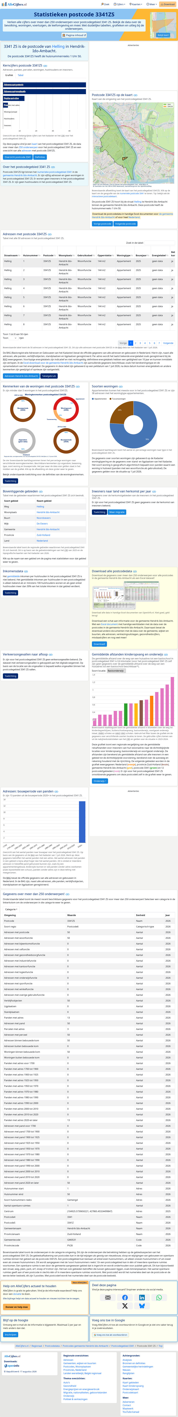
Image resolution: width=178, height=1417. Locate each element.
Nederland (134, 217)
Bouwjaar (141, 255)
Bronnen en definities (134, 1363)
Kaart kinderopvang (133, 1385)
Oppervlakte (104, 255)
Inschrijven (10, 1334)
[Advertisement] (133, 68)
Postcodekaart (130, 1392)
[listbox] (116, 670)
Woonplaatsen (83, 1366)
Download (169, 4)
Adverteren (128, 1401)
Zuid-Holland (43, 535)
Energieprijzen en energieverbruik (81, 1389)
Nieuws (126, 1369)
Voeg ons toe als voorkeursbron (112, 1335)
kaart (34, 143)
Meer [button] (152, 4)
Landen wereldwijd (73, 1373)
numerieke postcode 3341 (132, 193)
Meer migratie (116, 512)
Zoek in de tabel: (135, 242)
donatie (17, 1293)
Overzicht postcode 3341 (18, 157)
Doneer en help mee (17, 1307)
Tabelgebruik (49, 376)
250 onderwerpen (28, 147)
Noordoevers (44, 517)
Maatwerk (128, 1408)
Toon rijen (13, 337)
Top (161, 1345)
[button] (45, 66)
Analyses (127, 1359)
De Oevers (42, 523)
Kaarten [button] (136, 4)
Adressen (68, 1359)
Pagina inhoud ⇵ (75, 35)
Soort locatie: (99, 670)
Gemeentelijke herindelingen (138, 1366)
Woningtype (123, 255)
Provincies (68, 1369)
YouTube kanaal (131, 1411)
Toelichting (10, 481)
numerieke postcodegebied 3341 (54, 171)
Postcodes (68, 1366)
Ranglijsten (128, 1373)
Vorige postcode (102, 223)
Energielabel (159, 255)
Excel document (109, 624)
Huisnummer (30, 255)
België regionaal (92, 1373)
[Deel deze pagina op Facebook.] (125, 1297)
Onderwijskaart (131, 1389)
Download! (99, 644)
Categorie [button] (10, 909)
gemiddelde (13, 576)
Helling (58, 46)
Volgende (168, 343)
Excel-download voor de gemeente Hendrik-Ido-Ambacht (53, 362)
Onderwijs (99, 781)
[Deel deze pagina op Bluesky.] (142, 1305)
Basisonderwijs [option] (116, 670)
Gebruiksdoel (84, 255)
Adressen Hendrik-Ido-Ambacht (21, 376)
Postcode (48, 255)
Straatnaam (11, 255)
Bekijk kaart (163, 35)
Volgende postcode (125, 223)
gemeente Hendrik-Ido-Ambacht (20, 175)
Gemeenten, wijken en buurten (79, 1363)
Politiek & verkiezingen (75, 1399)
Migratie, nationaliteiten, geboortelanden (85, 1392)
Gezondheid (69, 1385)
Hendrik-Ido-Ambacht (48, 512)
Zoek (106, 4)
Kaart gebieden (131, 1382)
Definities (40, 157)
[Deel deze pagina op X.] (125, 1305)
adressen (26, 150)
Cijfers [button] (119, 4)
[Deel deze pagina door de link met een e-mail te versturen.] (108, 1297)
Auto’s (66, 1382)
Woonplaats (65, 255)
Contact (127, 1405)
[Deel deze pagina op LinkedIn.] (142, 1297)
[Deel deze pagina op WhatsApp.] (159, 1297)
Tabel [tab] (20, 75)
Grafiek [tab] (9, 75)
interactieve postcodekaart (104, 196)
